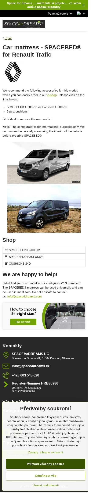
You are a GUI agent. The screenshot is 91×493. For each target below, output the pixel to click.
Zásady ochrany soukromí (45, 452)
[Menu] (83, 24)
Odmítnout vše (45, 475)
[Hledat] (62, 24)
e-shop (52, 95)
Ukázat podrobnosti (46, 485)
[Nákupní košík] (73, 24)
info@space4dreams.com (24, 296)
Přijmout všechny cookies (45, 463)
